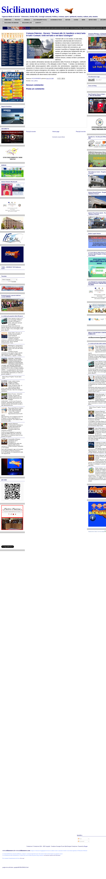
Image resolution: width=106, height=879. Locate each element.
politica (36, 80)
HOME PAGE (7, 19)
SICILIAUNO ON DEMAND (11, 22)
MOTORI (67, 19)
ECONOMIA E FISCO (56, 19)
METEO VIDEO (93, 19)
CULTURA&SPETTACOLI (40, 19)
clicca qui (22, 858)
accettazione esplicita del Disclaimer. (52, 855)
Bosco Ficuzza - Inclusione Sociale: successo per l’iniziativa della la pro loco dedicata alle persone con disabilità (15, 396)
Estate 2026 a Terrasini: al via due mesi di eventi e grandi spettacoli (15, 334)
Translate (13, 281)
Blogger (85, 846)
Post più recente (31, 131)
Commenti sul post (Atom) (58, 137)
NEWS (83, 19)
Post (80, 838)
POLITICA (17, 19)
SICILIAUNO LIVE (27, 22)
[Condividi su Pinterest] (64, 78)
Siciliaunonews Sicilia (92, 531)
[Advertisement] (13, 676)
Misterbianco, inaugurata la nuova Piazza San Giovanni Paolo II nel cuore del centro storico (15, 347)
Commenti (81, 841)
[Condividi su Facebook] (62, 78)
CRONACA (27, 19)
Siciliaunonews (30, 10)
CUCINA (76, 19)
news (32, 80)
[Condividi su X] (61, 78)
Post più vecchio (81, 131)
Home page (55, 131)
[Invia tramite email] (58, 78)
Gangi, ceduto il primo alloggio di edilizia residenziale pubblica (14, 382)
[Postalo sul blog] (59, 78)
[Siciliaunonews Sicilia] (105, 531)
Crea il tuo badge (100, 531)
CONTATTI (38, 22)
